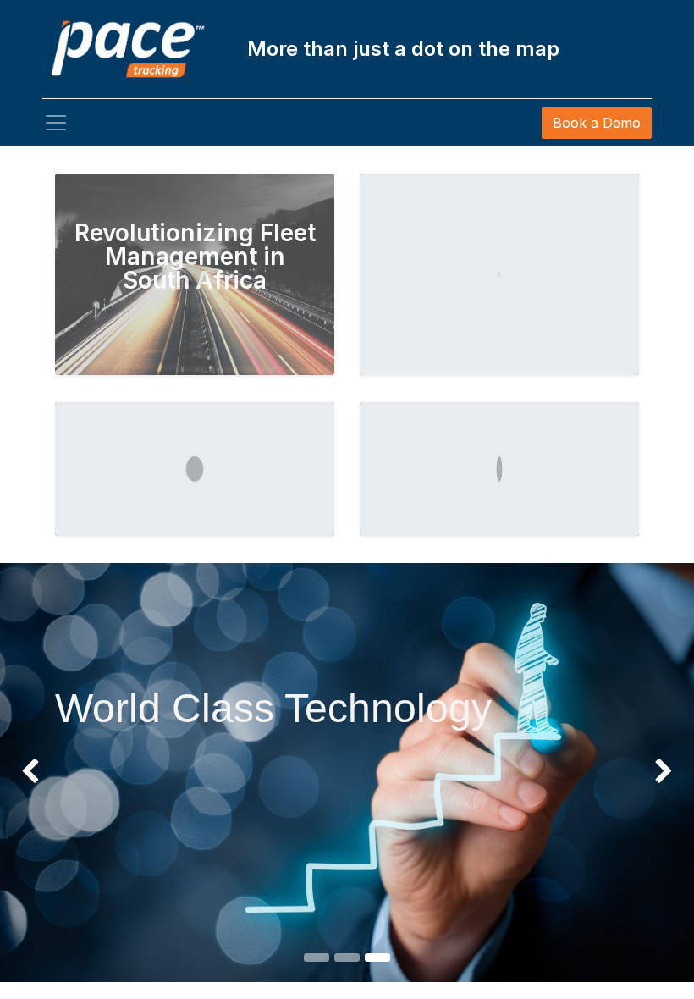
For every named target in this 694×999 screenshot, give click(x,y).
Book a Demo (597, 122)
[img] (28, 772)
